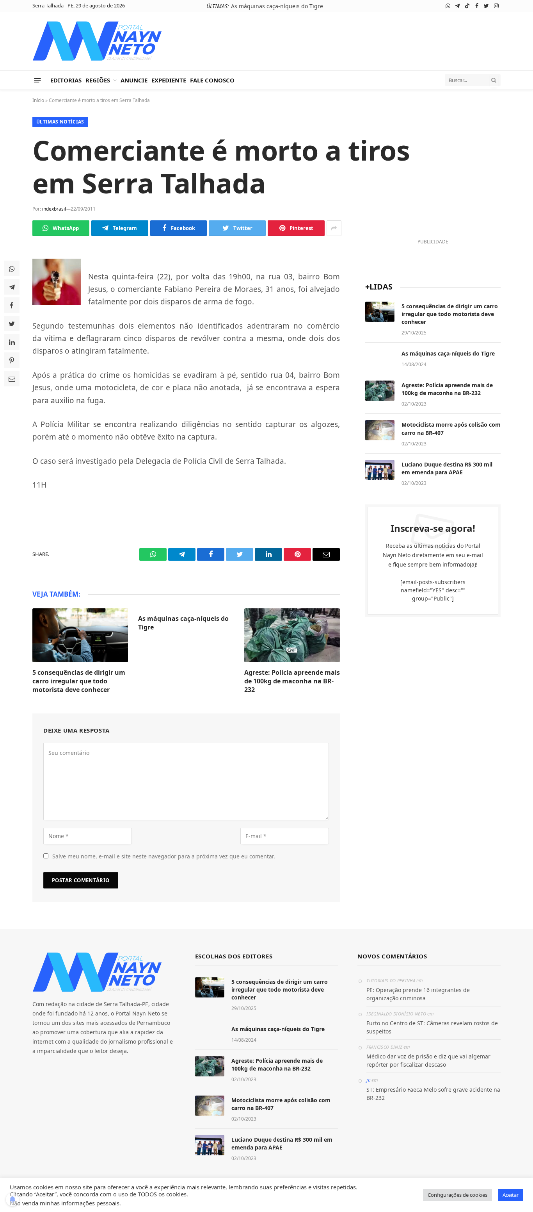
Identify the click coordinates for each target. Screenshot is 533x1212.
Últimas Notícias (60, 121)
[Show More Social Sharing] (334, 228)
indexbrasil (54, 209)
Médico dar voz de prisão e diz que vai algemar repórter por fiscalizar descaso (428, 1060)
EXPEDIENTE (168, 80)
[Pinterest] (12, 360)
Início (38, 100)
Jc (368, 1080)
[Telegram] (12, 287)
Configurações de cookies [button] (457, 1194)
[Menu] (37, 80)
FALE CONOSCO (212, 80)
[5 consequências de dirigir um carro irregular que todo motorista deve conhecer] (80, 635)
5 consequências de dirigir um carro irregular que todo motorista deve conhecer (78, 681)
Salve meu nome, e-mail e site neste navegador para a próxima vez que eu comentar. (163, 856)
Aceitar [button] (511, 1194)
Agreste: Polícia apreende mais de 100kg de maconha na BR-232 (292, 681)
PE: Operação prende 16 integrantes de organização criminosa (418, 994)
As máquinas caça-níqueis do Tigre (277, 6)
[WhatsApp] (12, 268)
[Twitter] (12, 323)
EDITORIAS (66, 80)
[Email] (12, 378)
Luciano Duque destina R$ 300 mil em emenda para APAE (447, 468)
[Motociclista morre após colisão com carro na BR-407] (379, 430)
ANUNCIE (134, 80)
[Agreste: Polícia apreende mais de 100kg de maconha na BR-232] (292, 635)
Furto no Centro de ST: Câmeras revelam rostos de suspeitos (432, 1027)
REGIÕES (97, 80)
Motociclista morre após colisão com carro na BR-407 (451, 428)
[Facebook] (12, 305)
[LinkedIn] (12, 342)
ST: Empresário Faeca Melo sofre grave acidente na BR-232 (433, 1093)
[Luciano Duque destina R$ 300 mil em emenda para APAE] (379, 470)
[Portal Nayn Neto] (97, 41)
